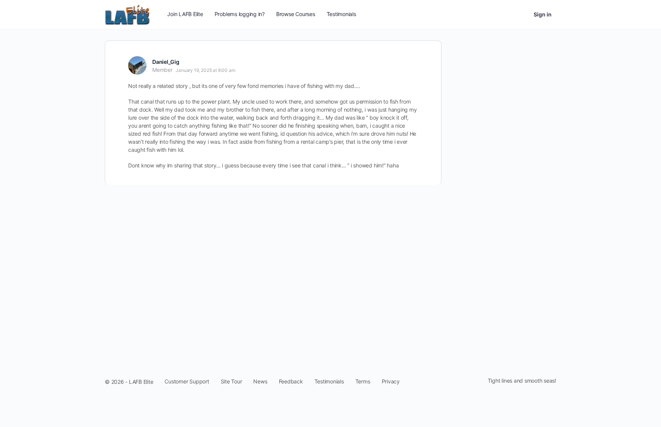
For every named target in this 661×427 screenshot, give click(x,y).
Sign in (543, 14)
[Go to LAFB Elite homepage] (127, 13)
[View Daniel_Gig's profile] (137, 65)
